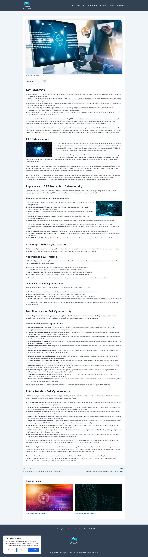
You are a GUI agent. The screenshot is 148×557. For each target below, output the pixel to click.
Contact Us (120, 5)
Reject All (22, 550)
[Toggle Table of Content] (44, 81)
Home (73, 5)
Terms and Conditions (75, 529)
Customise (11, 550)
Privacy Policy (61, 529)
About (112, 5)
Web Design (103, 5)
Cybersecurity (92, 5)
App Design (81, 5)
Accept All (33, 550)
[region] (22, 545)
